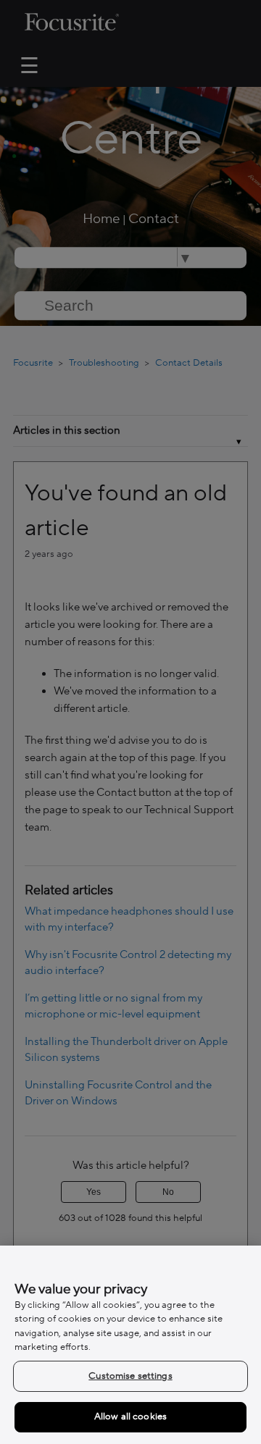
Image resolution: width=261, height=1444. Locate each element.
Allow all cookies (130, 1416)
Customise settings (130, 1376)
